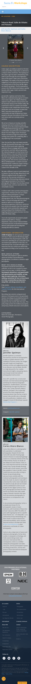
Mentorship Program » (10, 402)
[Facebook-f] (13, 658)
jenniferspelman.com (14, 408)
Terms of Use (9, 674)
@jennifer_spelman (14, 412)
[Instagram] (4, 658)
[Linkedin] (18, 658)
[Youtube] (9, 658)
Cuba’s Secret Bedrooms (11, 524)
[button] (2, 11)
